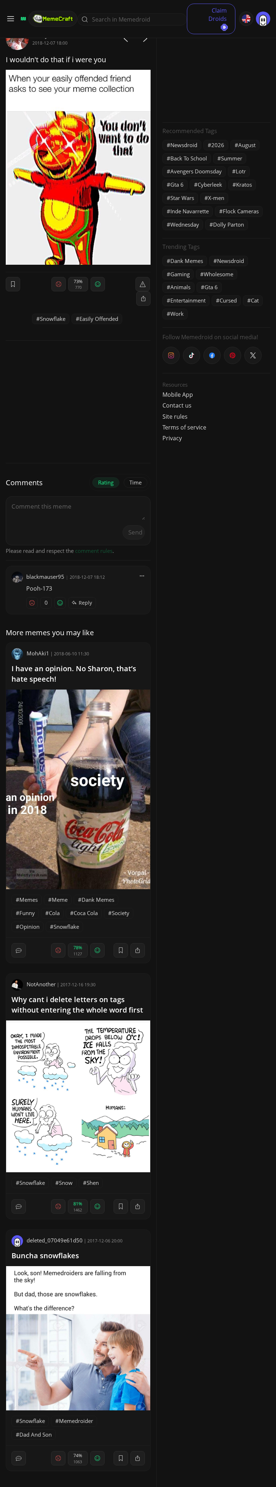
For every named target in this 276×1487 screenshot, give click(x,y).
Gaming (180, 274)
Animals (180, 287)
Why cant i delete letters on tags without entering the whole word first (77, 1005)
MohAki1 (38, 653)
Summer (231, 158)
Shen (93, 1182)
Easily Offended (98, 318)
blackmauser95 (45, 576)
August (247, 145)
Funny (27, 913)
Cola (54, 913)
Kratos (244, 184)
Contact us (177, 405)
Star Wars (182, 197)
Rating (106, 482)
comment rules (93, 550)
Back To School (188, 158)
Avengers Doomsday (196, 171)
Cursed (228, 300)
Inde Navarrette (189, 211)
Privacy (172, 438)
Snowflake (52, 318)
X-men (216, 197)
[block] (143, 298)
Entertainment (188, 300)
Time (135, 482)
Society (120, 913)
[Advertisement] (216, 72)
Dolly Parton (228, 224)
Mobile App (177, 395)
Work (177, 313)
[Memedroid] (22, 19)
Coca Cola (86, 913)
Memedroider (76, 1420)
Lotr (241, 171)
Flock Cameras (241, 211)
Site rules (175, 416)
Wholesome (218, 274)
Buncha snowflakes (45, 1255)
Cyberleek (210, 184)
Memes (28, 899)
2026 (217, 145)
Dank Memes (98, 899)
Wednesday (184, 224)
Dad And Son (35, 1434)
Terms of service (184, 427)
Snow (66, 1182)
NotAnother (41, 984)
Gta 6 (177, 184)
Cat (255, 300)
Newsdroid (183, 145)
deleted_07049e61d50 (55, 1240)
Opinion (29, 926)
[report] (142, 284)
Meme (60, 899)
